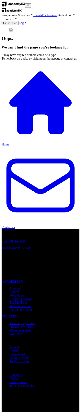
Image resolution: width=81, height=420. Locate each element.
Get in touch (10, 23)
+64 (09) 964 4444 (13, 241)
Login (22, 23)
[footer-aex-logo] (17, 234)
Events (37, 15)
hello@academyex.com (16, 247)
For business (49, 15)
